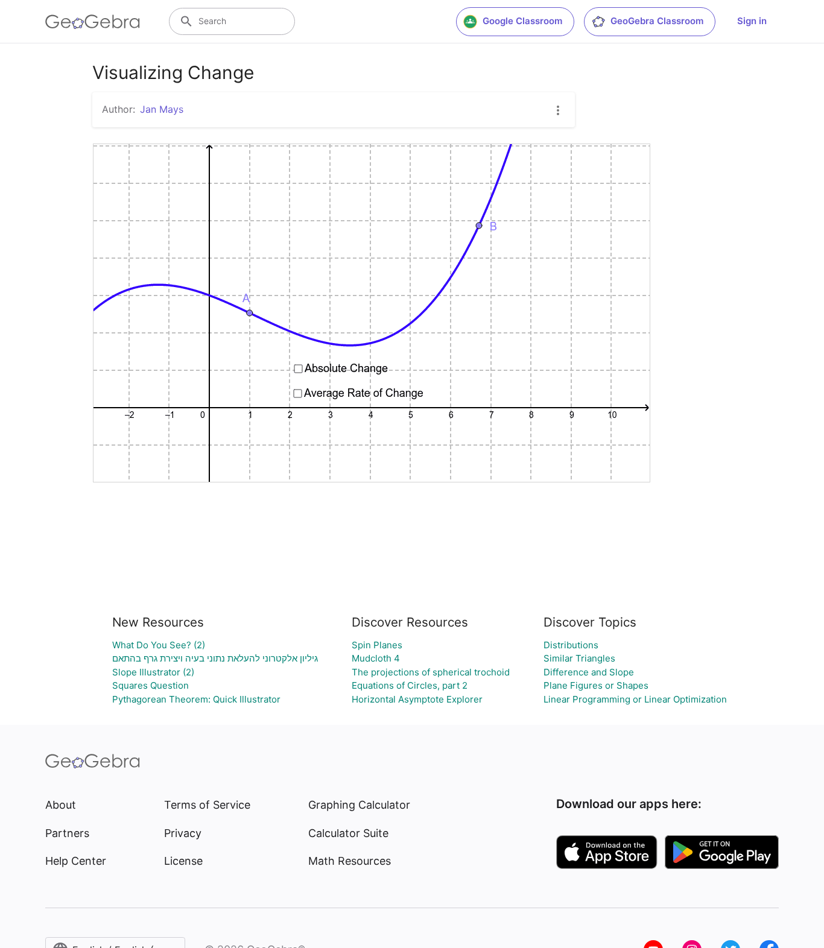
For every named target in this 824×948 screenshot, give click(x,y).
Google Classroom (522, 21)
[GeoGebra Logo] (92, 21)
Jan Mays (161, 109)
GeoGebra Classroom (656, 21)
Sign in (752, 21)
